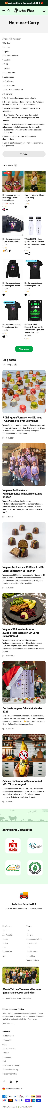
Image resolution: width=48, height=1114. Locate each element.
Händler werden (32, 952)
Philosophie (7, 1040)
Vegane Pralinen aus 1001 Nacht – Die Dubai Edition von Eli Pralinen (23, 569)
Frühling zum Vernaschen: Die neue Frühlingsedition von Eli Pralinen (22, 419)
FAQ (3, 956)
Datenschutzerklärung (10, 1065)
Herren (5, 943)
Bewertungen (31, 943)
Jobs (4, 1044)
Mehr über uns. (8, 1023)
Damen (5, 939)
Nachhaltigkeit (8, 1036)
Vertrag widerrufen (9, 1074)
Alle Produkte (7, 935)
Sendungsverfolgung (34, 939)
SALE (4, 931)
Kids (4, 947)
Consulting (30, 956)
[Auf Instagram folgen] (10, 1082)
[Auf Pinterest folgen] (16, 1082)
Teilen (25, 154)
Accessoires (7, 952)
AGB (4, 1061)
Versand (5, 1053)
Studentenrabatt (8, 1048)
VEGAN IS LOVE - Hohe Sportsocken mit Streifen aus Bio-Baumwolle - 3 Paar (35, 241)
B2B (28, 947)
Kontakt (29, 935)
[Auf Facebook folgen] (4, 1082)
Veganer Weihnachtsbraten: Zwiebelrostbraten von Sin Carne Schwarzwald (20, 632)
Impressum (6, 1057)
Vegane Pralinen (32, 960)
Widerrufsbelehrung (10, 1070)
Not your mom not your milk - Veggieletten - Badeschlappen (11, 197)
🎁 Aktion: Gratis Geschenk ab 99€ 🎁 (24, 3)
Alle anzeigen (24, 349)
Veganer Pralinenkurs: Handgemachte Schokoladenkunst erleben (22, 493)
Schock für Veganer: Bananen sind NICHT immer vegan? (22, 782)
